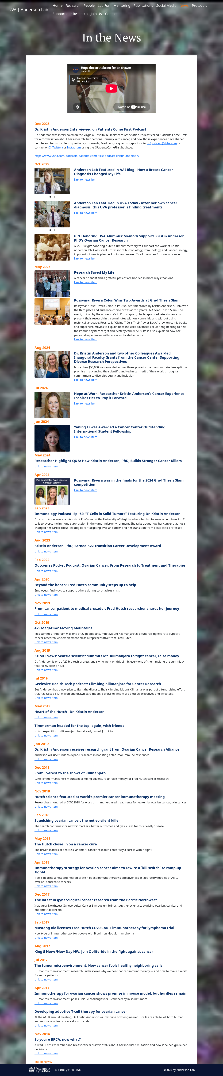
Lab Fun (104, 5)
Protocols (199, 5)
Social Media (166, 5)
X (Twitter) (56, 147)
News (184, 5)
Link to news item (85, 179)
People (89, 5)
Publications (143, 5)
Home (58, 5)
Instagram (74, 147)
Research (73, 5)
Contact (111, 13)
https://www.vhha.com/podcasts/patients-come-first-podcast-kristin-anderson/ (86, 156)
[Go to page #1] (50, 197)
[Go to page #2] (54, 197)
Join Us (96, 13)
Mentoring (121, 5)
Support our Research (70, 13)
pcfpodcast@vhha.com (162, 143)
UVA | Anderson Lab (28, 9)
